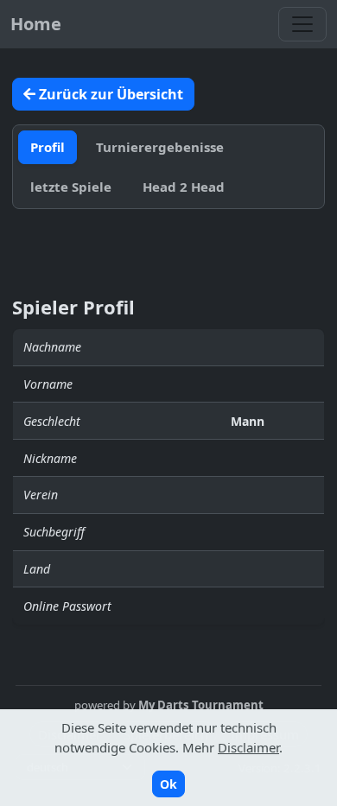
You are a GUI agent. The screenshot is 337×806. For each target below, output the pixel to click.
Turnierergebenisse (160, 146)
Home (35, 23)
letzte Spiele (70, 186)
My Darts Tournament (201, 705)
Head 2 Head (184, 186)
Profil (47, 146)
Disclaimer (248, 747)
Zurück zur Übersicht (109, 94)
